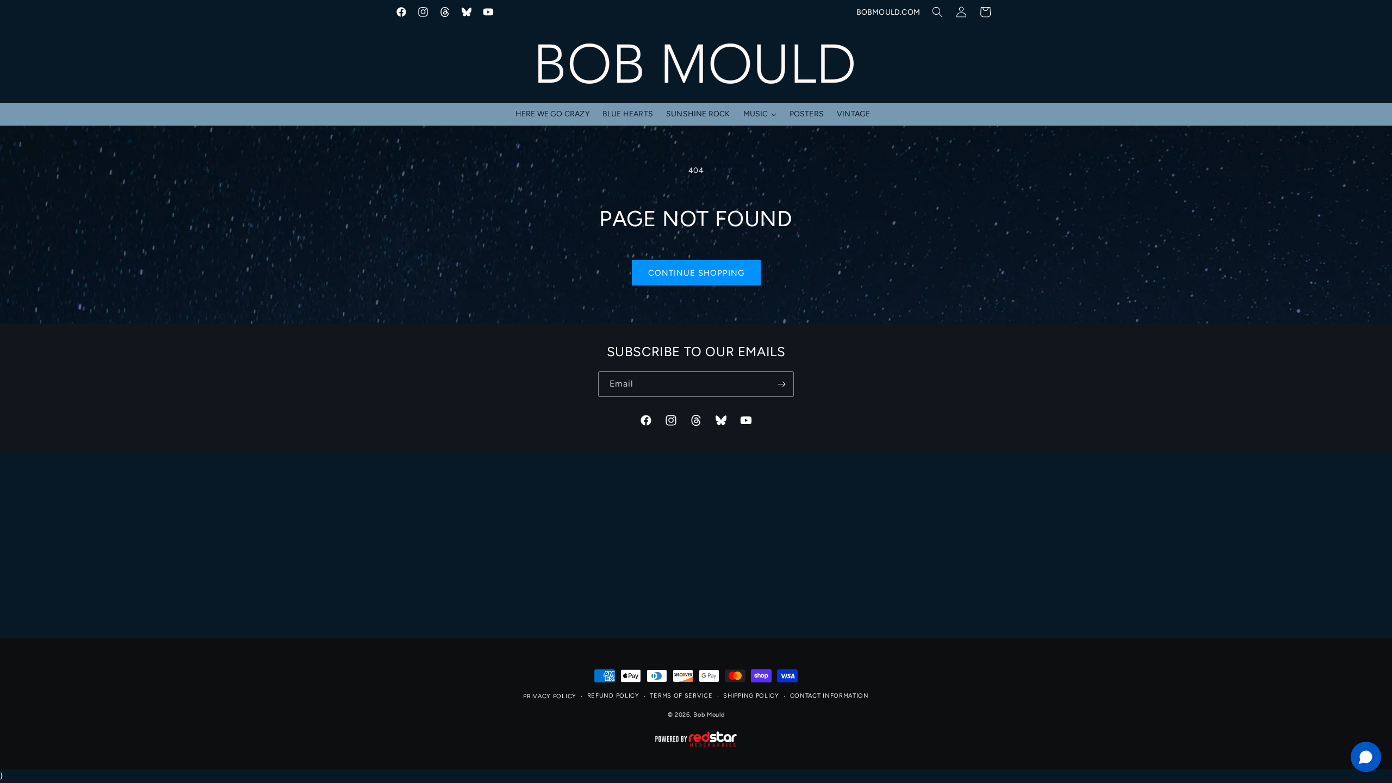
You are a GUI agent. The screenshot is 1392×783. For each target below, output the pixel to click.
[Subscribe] (781, 384)
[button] (937, 12)
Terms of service (681, 695)
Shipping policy (751, 695)
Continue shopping (696, 273)
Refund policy (613, 695)
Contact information (829, 695)
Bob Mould (708, 714)
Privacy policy (549, 696)
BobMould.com (888, 12)
